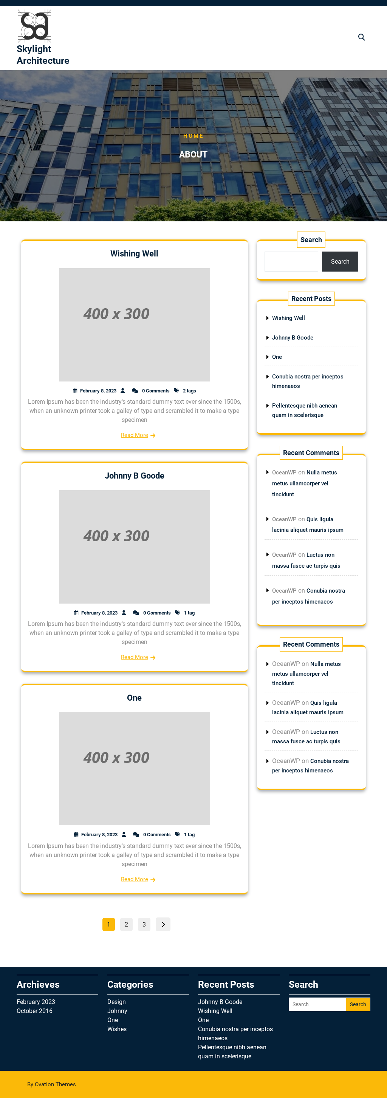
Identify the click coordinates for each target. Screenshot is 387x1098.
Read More (134, 435)
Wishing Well (134, 253)
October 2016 (35, 1011)
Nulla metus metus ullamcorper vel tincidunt (304, 483)
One (134, 698)
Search (311, 240)
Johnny (117, 1011)
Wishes (117, 1029)
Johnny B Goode (134, 475)
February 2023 (36, 1001)
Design (116, 1001)
